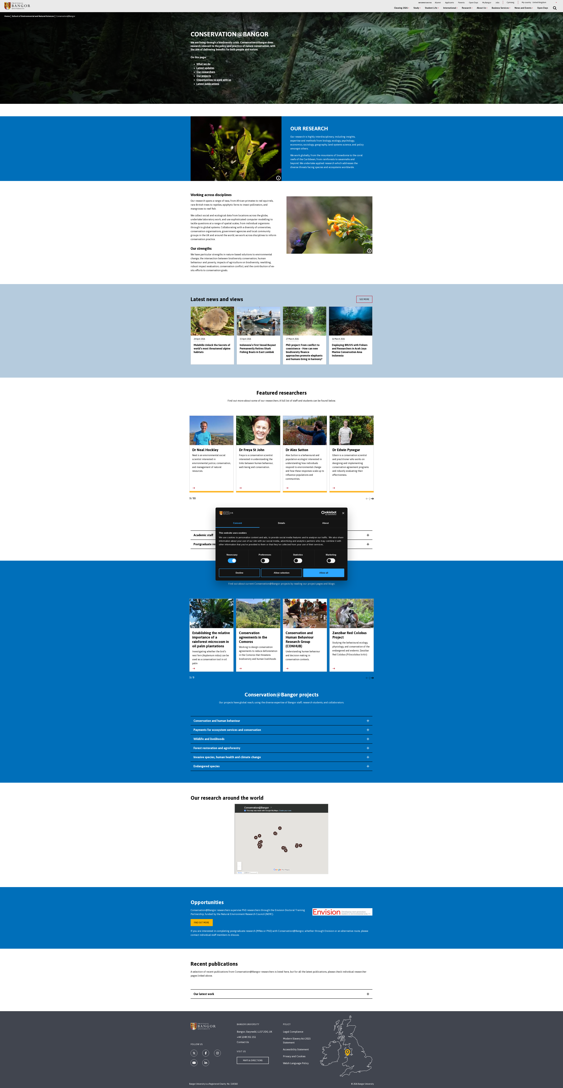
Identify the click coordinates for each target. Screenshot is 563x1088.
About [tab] (325, 523)
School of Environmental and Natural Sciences (33, 16)
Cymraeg (510, 2)
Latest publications (207, 83)
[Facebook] (205, 1053)
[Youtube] (194, 1062)
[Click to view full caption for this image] (278, 178)
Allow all (323, 572)
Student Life (431, 8)
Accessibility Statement (296, 1049)
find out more (202, 922)
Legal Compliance (293, 1031)
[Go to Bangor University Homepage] (17, 6)
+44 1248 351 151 (246, 1036)
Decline (239, 572)
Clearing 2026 (401, 8)
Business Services (500, 8)
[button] (367, 499)
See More (364, 299)
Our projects (203, 75)
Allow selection (281, 572)
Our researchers (205, 71)
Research (466, 8)
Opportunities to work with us (213, 79)
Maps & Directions (253, 1060)
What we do (203, 64)
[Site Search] (554, 8)
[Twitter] (194, 1053)
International (449, 8)
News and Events (523, 8)
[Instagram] (217, 1053)
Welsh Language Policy (296, 1063)
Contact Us (243, 1042)
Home (7, 16)
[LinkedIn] (205, 1062)
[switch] (265, 560)
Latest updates (205, 68)
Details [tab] (281, 523)
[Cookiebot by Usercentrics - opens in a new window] (323, 513)
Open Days (473, 2)
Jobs (497, 2)
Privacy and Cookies (294, 1056)
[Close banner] (343, 513)
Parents (461, 2)
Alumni (438, 2)
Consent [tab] (237, 523)
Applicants (449, 2)
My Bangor (486, 2)
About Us (481, 8)
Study (416, 8)
